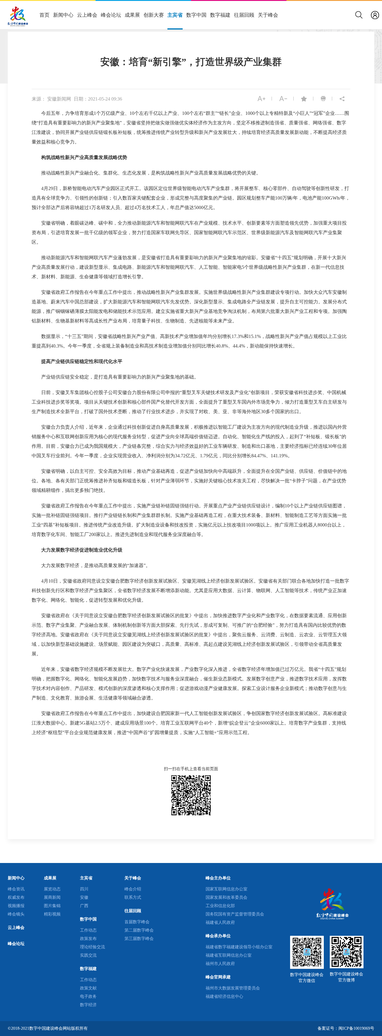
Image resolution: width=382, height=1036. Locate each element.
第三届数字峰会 (139, 938)
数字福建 (220, 15)
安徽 (84, 897)
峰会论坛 (111, 15)
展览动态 (52, 889)
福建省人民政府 (220, 922)
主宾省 (175, 15)
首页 (44, 15)
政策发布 (88, 938)
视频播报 (16, 906)
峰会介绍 (132, 889)
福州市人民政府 (220, 963)
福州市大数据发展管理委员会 (233, 988)
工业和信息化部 (220, 906)
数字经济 (88, 1005)
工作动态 (88, 930)
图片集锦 (52, 906)
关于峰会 (268, 15)
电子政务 (88, 996)
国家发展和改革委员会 (226, 897)
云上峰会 (87, 15)
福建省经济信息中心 (224, 996)
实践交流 (88, 955)
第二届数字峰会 (139, 930)
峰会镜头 (16, 914)
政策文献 (88, 988)
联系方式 (132, 897)
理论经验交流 (92, 947)
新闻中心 (63, 15)
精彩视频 (52, 914)
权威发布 (16, 897)
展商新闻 (52, 897)
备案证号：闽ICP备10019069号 (346, 1028)
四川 (84, 889)
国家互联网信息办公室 (226, 889)
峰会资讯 (16, 889)
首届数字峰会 (137, 922)
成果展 (132, 15)
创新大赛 (154, 15)
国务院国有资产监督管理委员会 (235, 914)
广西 (84, 906)
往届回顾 (244, 15)
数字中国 (196, 15)
